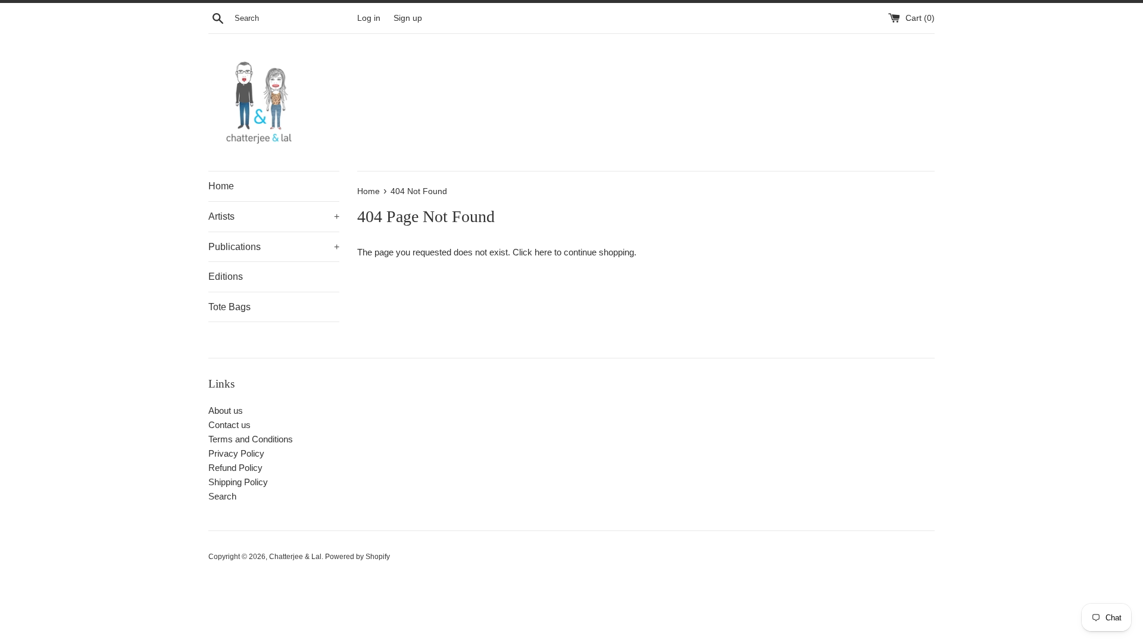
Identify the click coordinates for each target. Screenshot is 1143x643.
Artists (273, 216)
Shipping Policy (238, 482)
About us (225, 410)
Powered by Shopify (357, 557)
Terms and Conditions (250, 439)
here (543, 252)
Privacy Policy (236, 453)
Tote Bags (229, 307)
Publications (273, 247)
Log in (368, 18)
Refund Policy (235, 468)
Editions (225, 276)
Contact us (229, 425)
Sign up (408, 18)
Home (221, 186)
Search (222, 496)
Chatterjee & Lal (295, 557)
